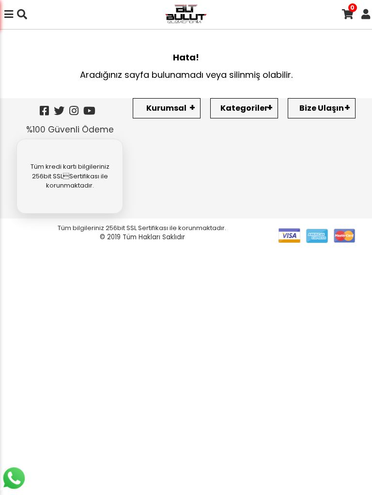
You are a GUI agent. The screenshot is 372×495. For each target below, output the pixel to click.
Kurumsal (166, 108)
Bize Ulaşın (321, 108)
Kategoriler (244, 108)
